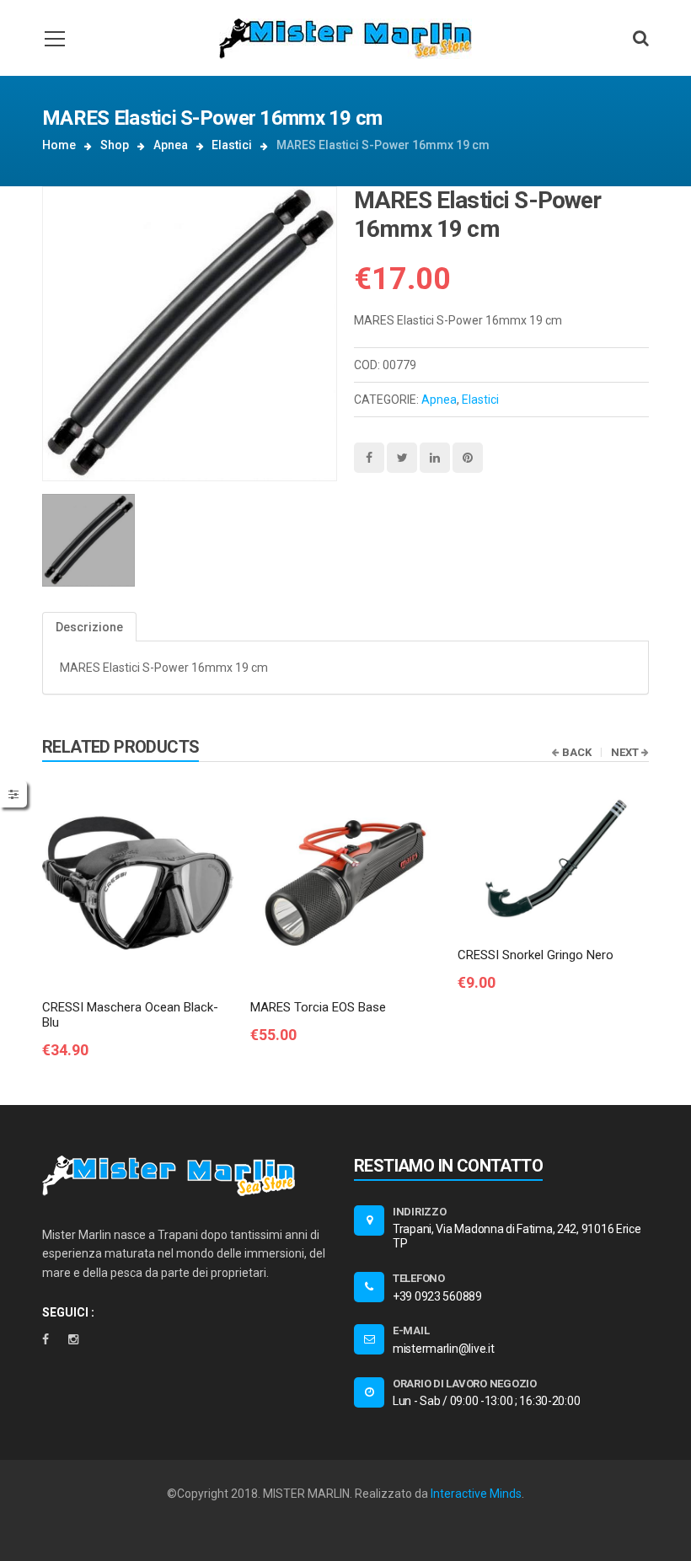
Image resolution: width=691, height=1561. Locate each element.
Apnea (170, 145)
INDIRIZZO (420, 1211)
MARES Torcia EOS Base (318, 1007)
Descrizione (89, 627)
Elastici (232, 145)
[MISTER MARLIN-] (345, 38)
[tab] (89, 626)
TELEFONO (419, 1278)
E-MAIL (411, 1330)
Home (59, 145)
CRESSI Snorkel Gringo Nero (535, 955)
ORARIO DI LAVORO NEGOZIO (465, 1383)
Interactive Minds (476, 1493)
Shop (114, 145)
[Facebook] (45, 1339)
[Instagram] (73, 1339)
